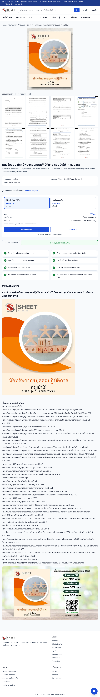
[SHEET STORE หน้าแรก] (8, 10)
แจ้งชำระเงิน (56, 658)
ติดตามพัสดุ (85, 17)
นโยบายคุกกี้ (6, 681)
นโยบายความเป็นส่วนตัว (10, 678)
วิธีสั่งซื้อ (74, 17)
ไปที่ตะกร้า (73, 229)
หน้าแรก (4, 25)
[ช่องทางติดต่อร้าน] (94, 691)
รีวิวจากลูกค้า (56, 678)
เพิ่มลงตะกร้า (26, 229)
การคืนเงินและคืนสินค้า (9, 671)
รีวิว (65, 17)
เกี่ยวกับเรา (55, 671)
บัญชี (85, 10)
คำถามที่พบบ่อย (57, 654)
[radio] (27, 203)
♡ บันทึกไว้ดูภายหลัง (11, 243)
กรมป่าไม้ (22, 25)
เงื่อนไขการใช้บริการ (8, 685)
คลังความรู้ (56, 17)
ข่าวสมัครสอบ (42, 17)
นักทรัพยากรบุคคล (31, 190)
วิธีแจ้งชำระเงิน (57, 644)
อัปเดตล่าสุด (20, 17)
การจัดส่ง (55, 651)
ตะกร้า (94, 10)
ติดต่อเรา (55, 675)
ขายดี (31, 17)
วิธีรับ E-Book (57, 647)
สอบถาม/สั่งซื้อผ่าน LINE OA (60, 243)
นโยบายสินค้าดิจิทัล (8, 675)
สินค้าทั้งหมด (7, 17)
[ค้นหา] (77, 10)
